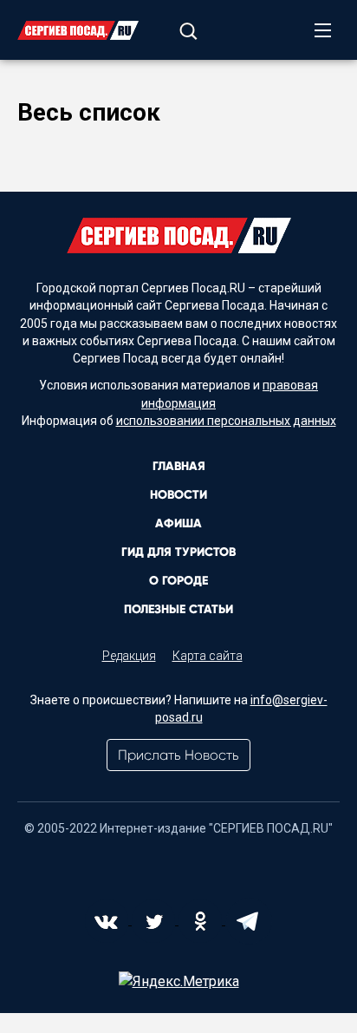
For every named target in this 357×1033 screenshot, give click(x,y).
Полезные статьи (178, 609)
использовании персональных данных (226, 421)
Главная (179, 466)
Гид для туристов (178, 552)
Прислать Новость (178, 755)
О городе (178, 580)
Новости (178, 494)
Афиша (178, 523)
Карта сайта (207, 656)
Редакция (129, 656)
